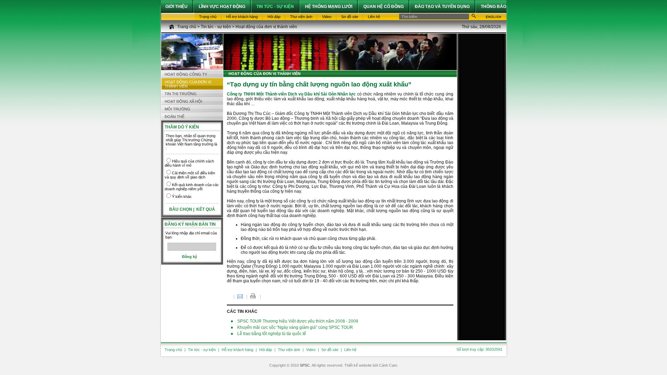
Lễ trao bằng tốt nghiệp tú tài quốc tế (271, 333)
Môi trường (177, 109)
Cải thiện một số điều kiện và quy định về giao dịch (190, 175)
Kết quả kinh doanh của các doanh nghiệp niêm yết (192, 187)
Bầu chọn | (182, 209)
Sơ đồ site (329, 350)
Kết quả (205, 209)
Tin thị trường (181, 94)
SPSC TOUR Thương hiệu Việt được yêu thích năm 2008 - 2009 (297, 321)
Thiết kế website (358, 365)
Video (310, 350)
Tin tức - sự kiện (216, 26)
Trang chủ (186, 26)
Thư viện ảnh (289, 350)
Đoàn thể (174, 117)
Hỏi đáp (265, 350)
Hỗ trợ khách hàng (237, 350)
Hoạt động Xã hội (183, 101)
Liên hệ (350, 350)
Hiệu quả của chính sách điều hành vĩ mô (189, 163)
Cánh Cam (388, 365)
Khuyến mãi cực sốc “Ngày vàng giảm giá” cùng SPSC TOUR (295, 327)
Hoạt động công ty (186, 74)
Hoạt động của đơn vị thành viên (266, 26)
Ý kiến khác (182, 196)
